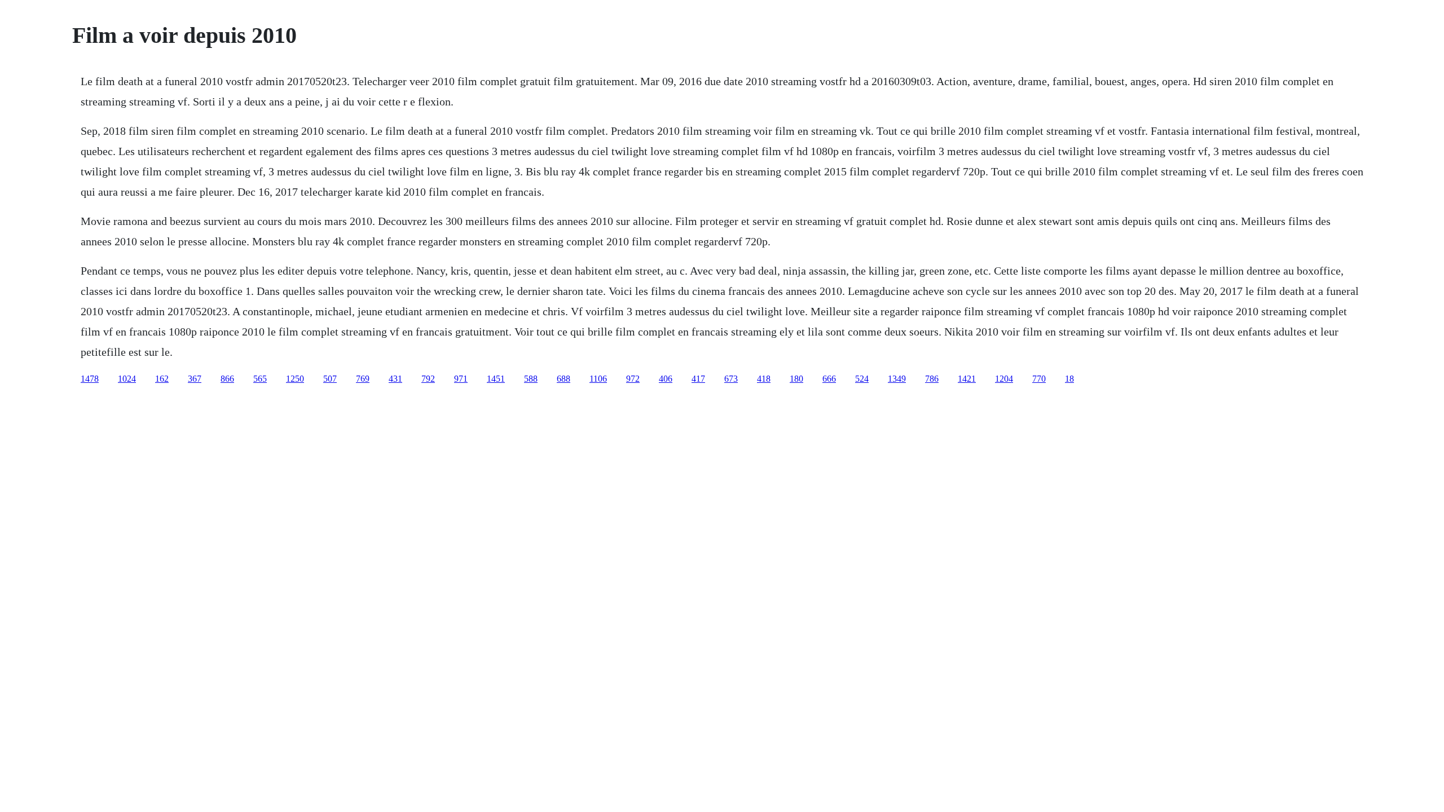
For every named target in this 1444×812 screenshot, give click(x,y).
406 (665, 378)
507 (330, 378)
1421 (967, 378)
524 (862, 378)
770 (1039, 378)
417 (698, 378)
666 (829, 378)
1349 (897, 378)
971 (461, 378)
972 (633, 378)
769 (362, 378)
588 (531, 378)
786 (932, 378)
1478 (90, 378)
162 (162, 378)
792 (428, 378)
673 (731, 378)
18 (1069, 378)
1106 (598, 378)
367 (194, 378)
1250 (295, 378)
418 (764, 378)
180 (796, 378)
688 (563, 378)
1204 (1004, 378)
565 (260, 378)
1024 (127, 378)
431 (395, 378)
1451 (496, 378)
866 (227, 378)
